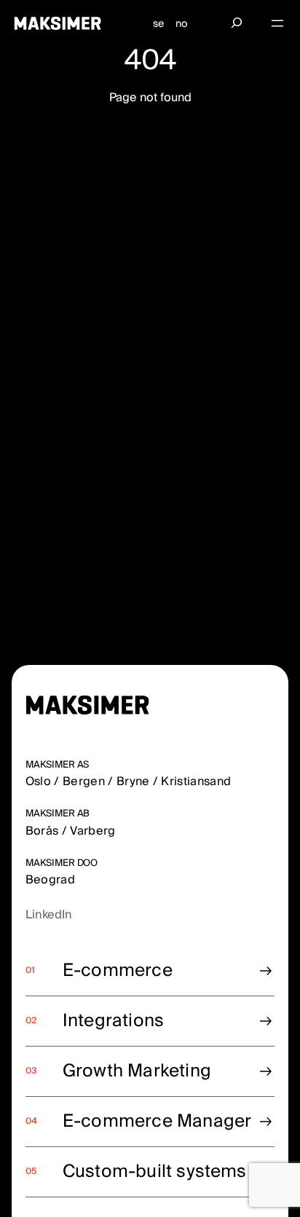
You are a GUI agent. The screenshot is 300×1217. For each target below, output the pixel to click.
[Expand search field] (237, 23)
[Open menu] (277, 23)
